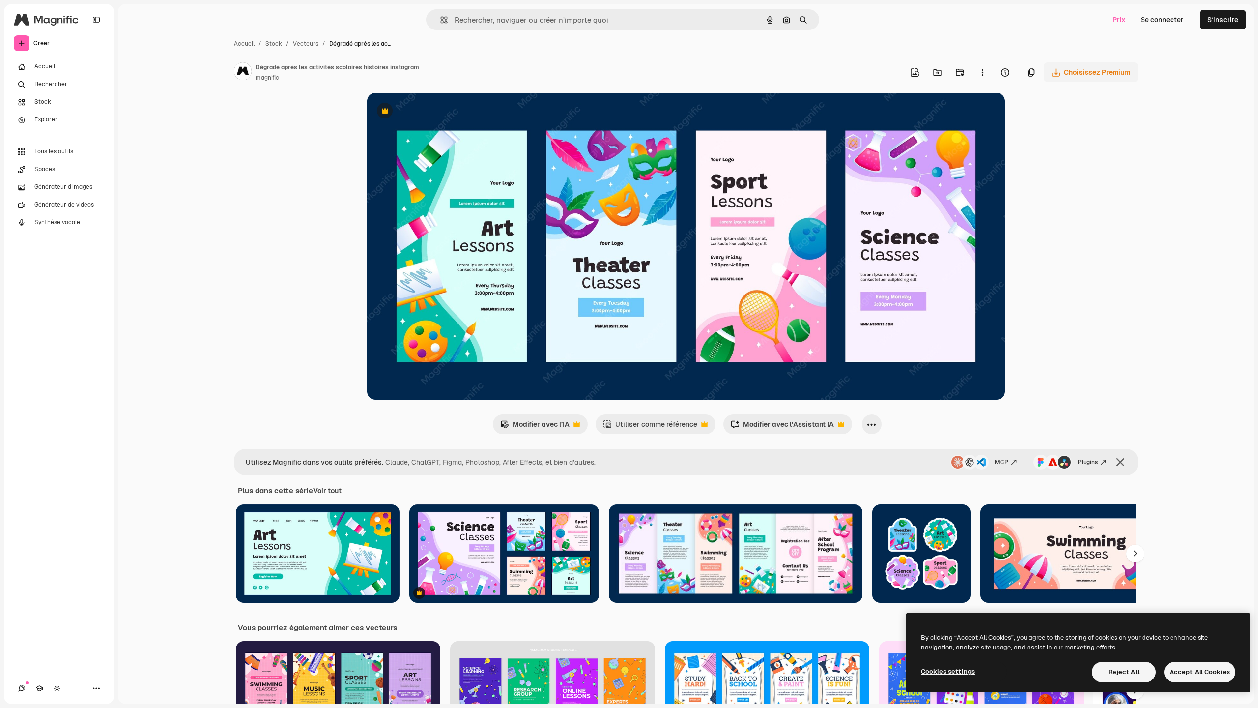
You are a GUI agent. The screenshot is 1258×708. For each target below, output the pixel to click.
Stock (273, 44)
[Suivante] (1135, 553)
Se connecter (1162, 19)
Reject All (1124, 672)
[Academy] (39, 688)
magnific (267, 78)
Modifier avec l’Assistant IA (782, 427)
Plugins (1088, 462)
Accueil (244, 44)
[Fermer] (1120, 462)
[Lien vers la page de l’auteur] (243, 72)
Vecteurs (305, 44)
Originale (432, 112)
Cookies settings (948, 671)
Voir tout (327, 490)
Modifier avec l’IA (535, 427)
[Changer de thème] (57, 688)
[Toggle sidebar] (96, 20)
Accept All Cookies (1200, 672)
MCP (1001, 462)
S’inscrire (1222, 19)
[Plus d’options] (982, 72)
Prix (1119, 19)
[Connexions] (21, 688)
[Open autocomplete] (440, 20)
